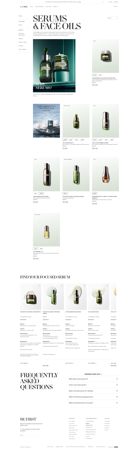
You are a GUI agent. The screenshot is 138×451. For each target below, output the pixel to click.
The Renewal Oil (38, 251)
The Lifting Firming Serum (100, 143)
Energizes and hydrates (68, 198)
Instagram (107, 421)
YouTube (107, 428)
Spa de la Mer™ (73, 434)
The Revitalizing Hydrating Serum (73, 196)
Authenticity (90, 446)
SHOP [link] (31, 6)
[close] (101, 374)
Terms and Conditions (100, 446)
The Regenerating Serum (40, 196)
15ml (94, 75)
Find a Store (72, 432)
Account (110, 1)
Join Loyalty (115, 1)
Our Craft (71, 423)
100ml (82, 140)
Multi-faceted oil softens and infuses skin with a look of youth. (46, 253)
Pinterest (107, 425)
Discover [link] (48, 6)
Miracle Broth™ (73, 425)
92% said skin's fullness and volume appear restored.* (105, 144)
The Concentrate (68, 143)
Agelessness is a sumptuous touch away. (102, 199)
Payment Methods (91, 429)
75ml (100, 140)
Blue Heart (72, 428)
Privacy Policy (50, 446)
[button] (21, 1)
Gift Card (71, 436)
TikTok (106, 430)
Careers (88, 436)
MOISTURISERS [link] (39, 6)
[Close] (117, 379)
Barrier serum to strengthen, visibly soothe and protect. (76, 144)
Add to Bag (95, 85)
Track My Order (90, 421)
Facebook (107, 423)
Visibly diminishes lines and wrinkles (41, 198)
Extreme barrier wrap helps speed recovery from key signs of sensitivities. (104, 80)
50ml (100, 75)
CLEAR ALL (21, 17)
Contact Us (89, 427)
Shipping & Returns (91, 432)
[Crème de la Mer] (24, 6)
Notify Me (65, 148)
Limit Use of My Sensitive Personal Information (75, 446)
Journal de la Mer (73, 430)
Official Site (72, 439)
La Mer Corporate (90, 434)
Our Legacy (72, 421)
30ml (71, 140)
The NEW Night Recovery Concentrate (104, 78)
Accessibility (89, 438)
